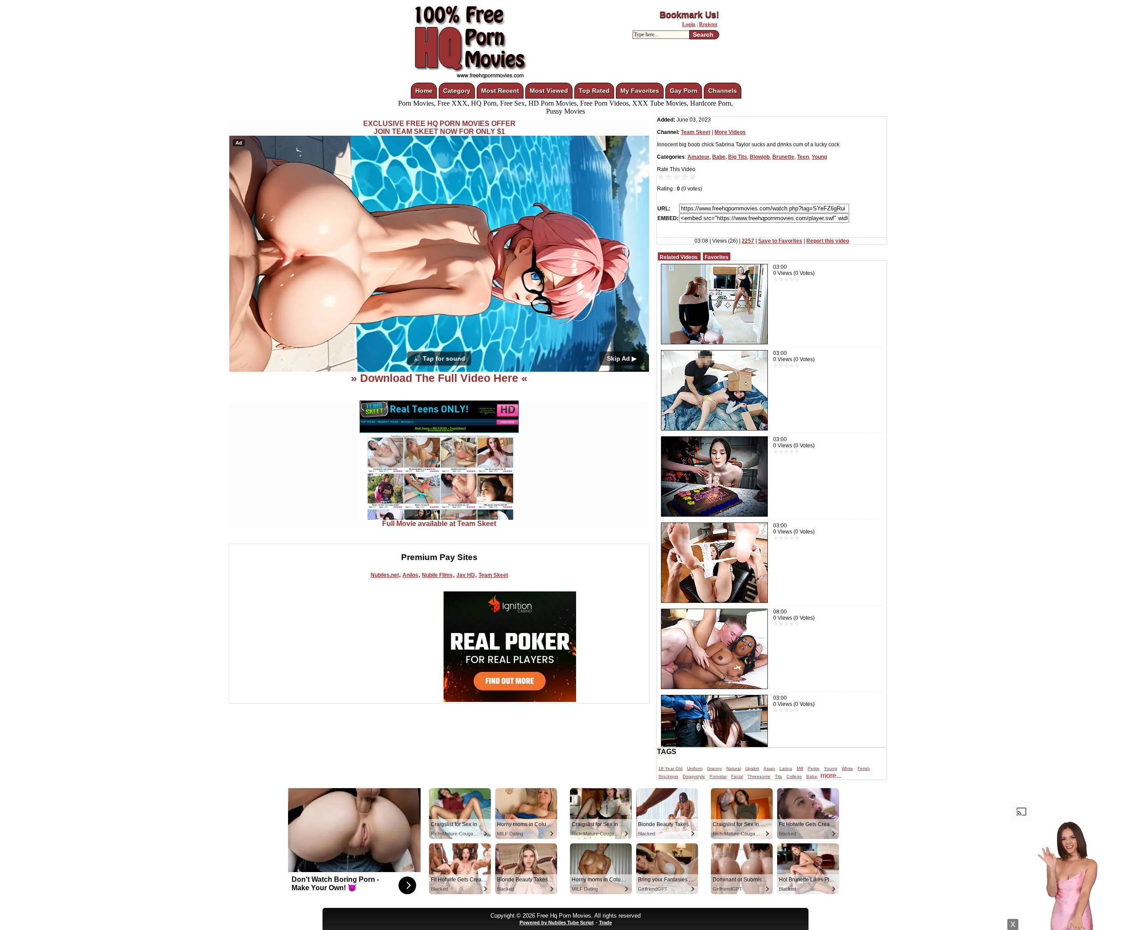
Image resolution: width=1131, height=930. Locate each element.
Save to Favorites (780, 241)
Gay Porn (684, 90)
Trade (605, 922)
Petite (814, 768)
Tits (778, 776)
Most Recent (500, 90)
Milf (800, 768)
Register (708, 24)
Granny (714, 768)
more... (831, 775)
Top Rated (594, 90)
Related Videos (679, 257)
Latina (785, 768)
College (794, 776)
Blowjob (760, 157)
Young (819, 157)
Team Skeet (493, 575)
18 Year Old (670, 768)
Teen (803, 157)
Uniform (694, 768)
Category (457, 90)
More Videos (730, 132)
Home (424, 90)
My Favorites (639, 90)
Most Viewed (549, 90)
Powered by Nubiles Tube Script (557, 922)
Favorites (717, 257)
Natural (733, 768)
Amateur (698, 157)
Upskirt (752, 768)
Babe (718, 157)
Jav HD (465, 575)
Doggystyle (694, 776)
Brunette (783, 157)
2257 (748, 241)
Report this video (827, 241)
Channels (722, 90)
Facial (737, 776)
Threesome (759, 776)
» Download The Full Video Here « (439, 378)
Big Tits (737, 157)
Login (688, 24)
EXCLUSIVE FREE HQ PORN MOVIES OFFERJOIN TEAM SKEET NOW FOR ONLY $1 (439, 127)
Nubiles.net (385, 575)
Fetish (864, 768)
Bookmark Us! (689, 14)
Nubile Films (437, 575)
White (847, 768)
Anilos (410, 575)
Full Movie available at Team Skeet (439, 523)
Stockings (668, 776)
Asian (769, 768)
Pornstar (718, 776)
